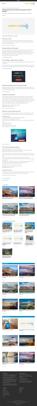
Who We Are (20, 389)
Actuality (4, 389)
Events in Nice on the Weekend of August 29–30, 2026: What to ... (9, 294)
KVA (19, 401)
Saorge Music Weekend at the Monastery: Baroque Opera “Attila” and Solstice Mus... (7, 256)
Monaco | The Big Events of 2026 (7, 346)
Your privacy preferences (18, 403)
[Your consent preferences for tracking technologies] (35, 404)
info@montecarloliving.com (19, 400)
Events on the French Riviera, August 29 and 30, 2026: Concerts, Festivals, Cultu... (10, 198)
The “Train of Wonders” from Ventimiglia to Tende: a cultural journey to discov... (29, 243)
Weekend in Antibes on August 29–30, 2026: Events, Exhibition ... (26, 310)
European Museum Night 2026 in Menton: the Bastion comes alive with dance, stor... (7, 231)
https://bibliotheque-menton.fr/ (7, 57)
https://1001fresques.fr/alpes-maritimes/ (8, 45)
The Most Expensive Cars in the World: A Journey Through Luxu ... (9, 363)
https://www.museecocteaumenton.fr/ (8, 108)
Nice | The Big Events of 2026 (23, 346)
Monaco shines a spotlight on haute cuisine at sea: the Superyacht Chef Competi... (18, 231)
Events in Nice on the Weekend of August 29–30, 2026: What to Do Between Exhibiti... (9, 215)
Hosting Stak (23, 401)
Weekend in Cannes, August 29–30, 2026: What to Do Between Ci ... (9, 310)
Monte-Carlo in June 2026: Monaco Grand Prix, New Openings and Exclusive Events (29, 231)
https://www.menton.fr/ (6, 144)
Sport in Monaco (5, 390)
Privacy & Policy (28, 401)
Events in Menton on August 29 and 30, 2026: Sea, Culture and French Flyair (26, 215)
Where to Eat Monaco (6, 393)
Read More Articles (5, 180)
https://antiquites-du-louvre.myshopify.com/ (9, 175)
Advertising (20, 390)
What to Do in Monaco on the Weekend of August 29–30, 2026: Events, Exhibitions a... (26, 198)
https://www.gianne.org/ (6, 91)
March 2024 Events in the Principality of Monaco (18, 243)
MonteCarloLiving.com (19, 402)
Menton (18, 8)
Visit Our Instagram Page (6, 178)
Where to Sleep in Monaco (6, 394)
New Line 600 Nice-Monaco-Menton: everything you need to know (27, 330)
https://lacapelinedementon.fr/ (7, 68)
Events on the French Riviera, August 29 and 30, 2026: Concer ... (9, 277)
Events (16, 8)
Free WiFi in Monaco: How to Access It (7, 329)
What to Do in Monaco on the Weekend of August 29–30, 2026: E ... (26, 277)
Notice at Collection (18, 404)
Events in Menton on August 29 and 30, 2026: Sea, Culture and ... (26, 294)
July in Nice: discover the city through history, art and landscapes (7, 243)
